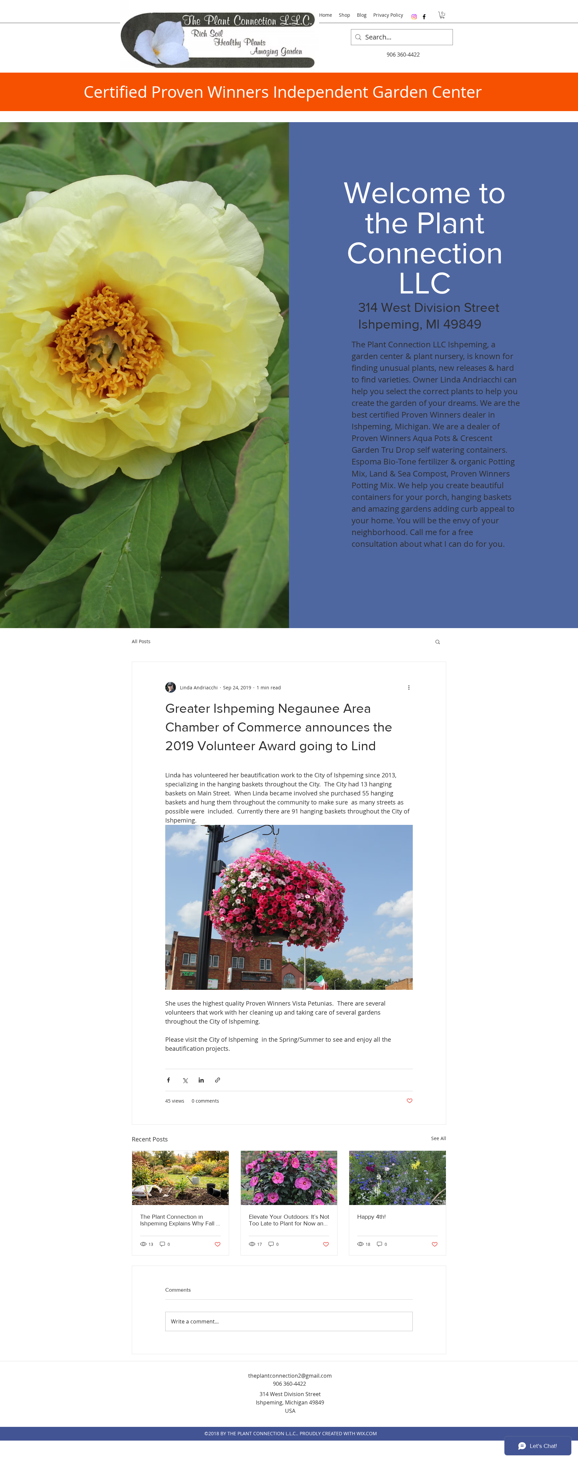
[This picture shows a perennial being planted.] (180, 1178)
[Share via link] (217, 1080)
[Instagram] (414, 16)
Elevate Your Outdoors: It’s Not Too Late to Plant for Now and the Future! (289, 1220)
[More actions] (409, 687)
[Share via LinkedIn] (201, 1080)
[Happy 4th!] (397, 1178)
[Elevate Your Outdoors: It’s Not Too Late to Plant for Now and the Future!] (289, 1178)
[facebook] (424, 16)
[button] (442, 15)
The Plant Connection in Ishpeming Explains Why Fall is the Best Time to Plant (180, 1220)
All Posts (141, 641)
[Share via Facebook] (168, 1080)
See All (438, 1138)
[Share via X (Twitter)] (185, 1080)
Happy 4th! (371, 1216)
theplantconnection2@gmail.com (290, 1375)
